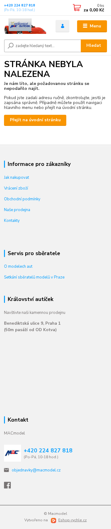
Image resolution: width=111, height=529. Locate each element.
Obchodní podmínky (22, 199)
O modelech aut (18, 266)
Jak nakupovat (16, 177)
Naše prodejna (17, 210)
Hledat (93, 45)
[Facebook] (10, 487)
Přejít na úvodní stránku (35, 120)
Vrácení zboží (16, 188)
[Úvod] (25, 26)
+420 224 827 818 (19, 5)
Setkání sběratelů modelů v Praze (34, 277)
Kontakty (12, 220)
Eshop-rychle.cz (72, 520)
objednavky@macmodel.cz (36, 470)
